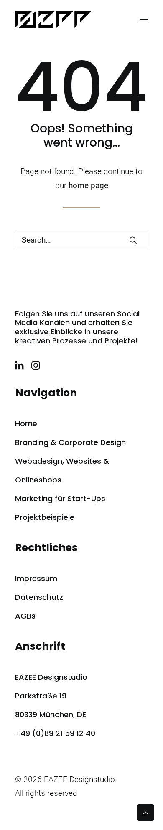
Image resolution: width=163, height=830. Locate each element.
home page (88, 185)
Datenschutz (39, 597)
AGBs (25, 616)
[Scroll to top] (145, 812)
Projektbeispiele (44, 517)
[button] (144, 19)
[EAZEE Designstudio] (53, 19)
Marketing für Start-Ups (60, 498)
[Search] (81, 240)
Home (26, 423)
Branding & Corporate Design (70, 442)
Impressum (36, 578)
